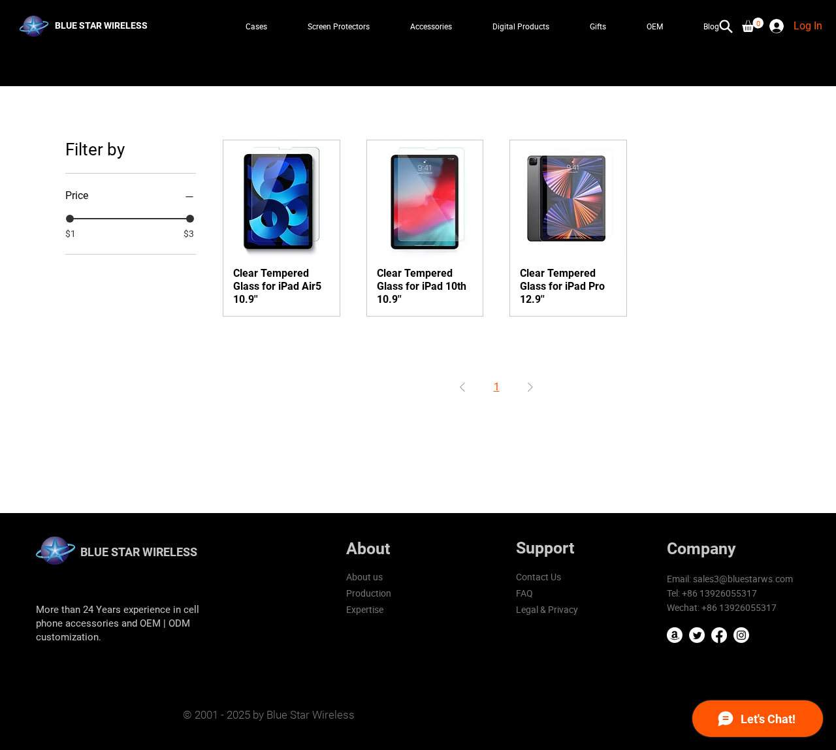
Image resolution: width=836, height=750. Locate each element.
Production (368, 593)
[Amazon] (675, 635)
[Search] (726, 26)
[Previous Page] (462, 387)
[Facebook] (719, 635)
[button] (753, 25)
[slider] (70, 219)
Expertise (364, 609)
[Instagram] (741, 635)
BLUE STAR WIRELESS (138, 552)
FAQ (524, 593)
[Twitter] (697, 635)
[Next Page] (530, 387)
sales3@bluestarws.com (743, 578)
